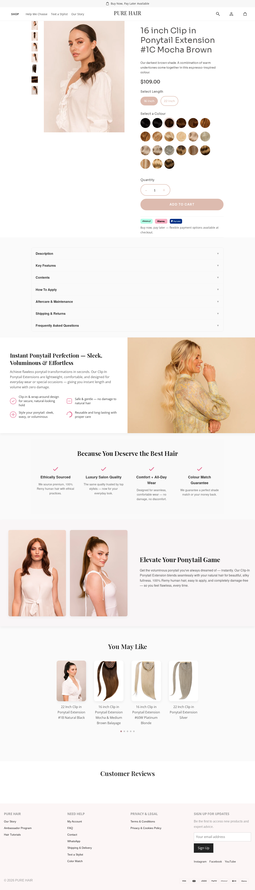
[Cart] (245, 14)
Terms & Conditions (142, 821)
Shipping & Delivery (79, 847)
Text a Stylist (59, 14)
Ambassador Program (18, 828)
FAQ (70, 828)
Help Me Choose (36, 14)
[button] (121, 731)
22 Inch (169, 101)
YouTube (230, 861)
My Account (74, 821)
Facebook (215, 861)
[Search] (218, 14)
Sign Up (203, 848)
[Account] (231, 14)
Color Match (75, 861)
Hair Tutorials (12, 834)
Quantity (147, 180)
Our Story (77, 14)
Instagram (200, 861)
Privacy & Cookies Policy (145, 828)
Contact (72, 834)
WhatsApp (73, 841)
